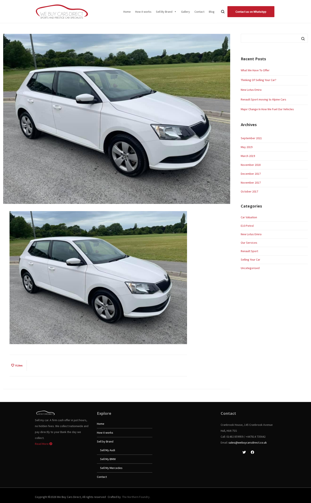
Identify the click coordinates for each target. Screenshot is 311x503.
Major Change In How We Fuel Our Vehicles (267, 109)
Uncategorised (250, 268)
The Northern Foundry (136, 497)
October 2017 (249, 191)
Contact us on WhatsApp (250, 12)
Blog (212, 12)
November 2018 (251, 165)
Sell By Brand (164, 12)
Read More (42, 444)
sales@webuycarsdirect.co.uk (247, 442)
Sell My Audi (107, 450)
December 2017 (251, 174)
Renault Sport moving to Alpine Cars (263, 99)
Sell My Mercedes (111, 468)
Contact (199, 12)
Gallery (185, 12)
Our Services (249, 243)
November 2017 (251, 182)
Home (127, 12)
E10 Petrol (247, 226)
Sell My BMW (108, 459)
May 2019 (246, 147)
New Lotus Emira (251, 90)
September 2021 (251, 138)
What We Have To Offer (255, 70)
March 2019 (248, 156)
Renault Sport (249, 251)
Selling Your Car (250, 259)
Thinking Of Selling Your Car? (258, 80)
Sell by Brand (105, 441)
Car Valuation (249, 217)
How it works (143, 12)
